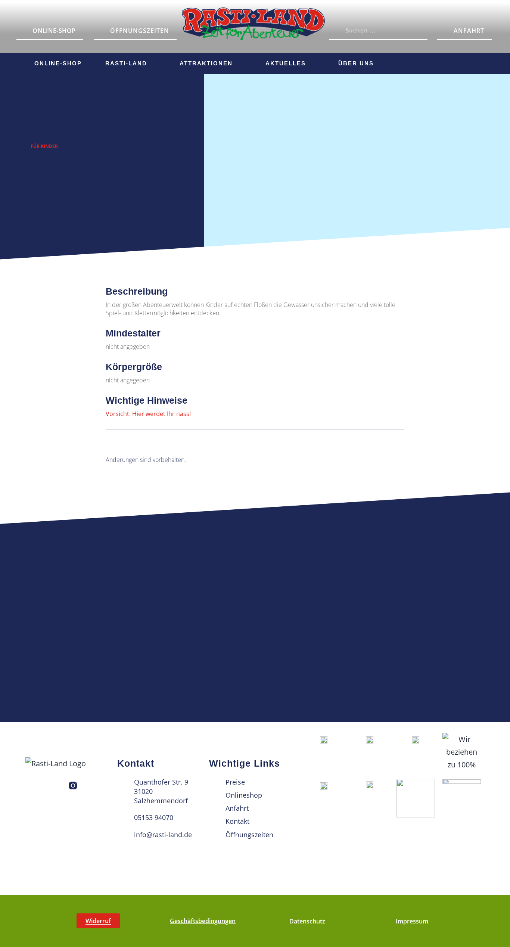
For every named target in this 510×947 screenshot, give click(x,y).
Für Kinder (44, 146)
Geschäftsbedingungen (203, 921)
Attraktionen (206, 63)
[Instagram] (431, 62)
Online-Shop (58, 63)
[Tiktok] (451, 62)
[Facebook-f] (56, 785)
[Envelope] (472, 62)
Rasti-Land (126, 63)
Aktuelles (285, 63)
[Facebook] (410, 62)
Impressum (412, 921)
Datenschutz (307, 921)
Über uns (356, 63)
